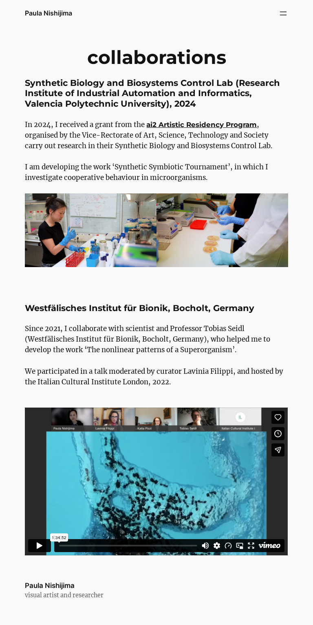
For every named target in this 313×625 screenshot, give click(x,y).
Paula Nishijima (48, 13)
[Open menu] (283, 13)
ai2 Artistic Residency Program (201, 125)
